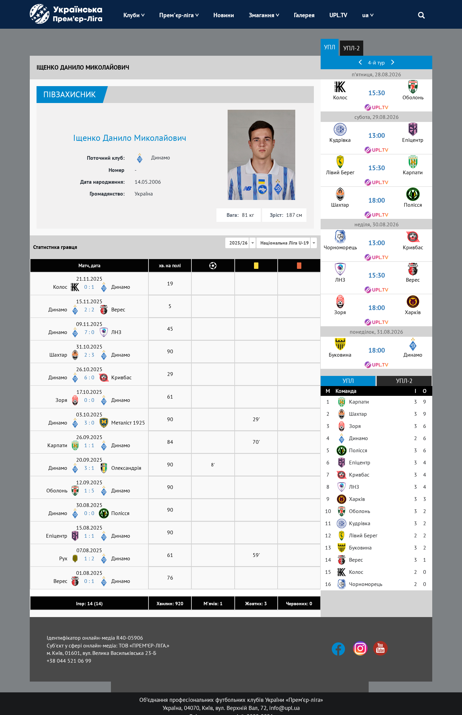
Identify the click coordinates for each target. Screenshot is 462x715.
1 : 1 (89, 445)
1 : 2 (89, 558)
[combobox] (240, 243)
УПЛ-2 (351, 48)
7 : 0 (89, 332)
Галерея (304, 15)
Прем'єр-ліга (176, 15)
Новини (223, 15)
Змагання (261, 15)
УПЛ (329, 47)
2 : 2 (89, 309)
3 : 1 (89, 467)
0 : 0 (89, 400)
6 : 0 (89, 377)
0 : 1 (89, 286)
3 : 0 (89, 422)
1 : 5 (89, 490)
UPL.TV (338, 15)
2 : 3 (89, 354)
